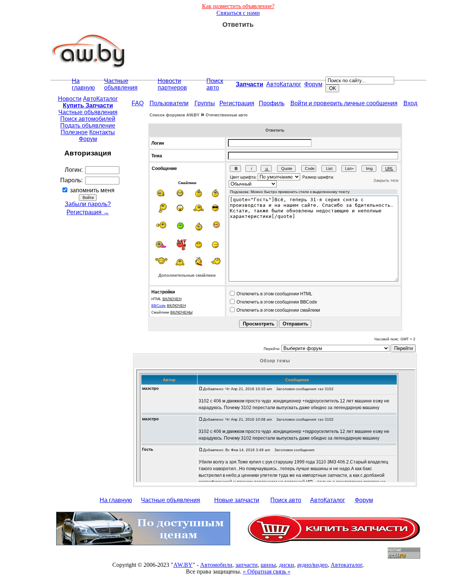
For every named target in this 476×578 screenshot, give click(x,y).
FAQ (138, 103)
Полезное (74, 132)
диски (286, 565)
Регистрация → (88, 212)
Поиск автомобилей (87, 119)
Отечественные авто (227, 115)
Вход (410, 103)
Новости (69, 99)
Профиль (271, 103)
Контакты (102, 132)
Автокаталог (346, 565)
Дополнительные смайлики (187, 275)
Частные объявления (121, 84)
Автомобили (216, 565)
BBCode (158, 306)
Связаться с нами (238, 13)
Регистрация (236, 103)
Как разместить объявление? (238, 6)
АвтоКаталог (283, 84)
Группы (204, 103)
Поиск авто (214, 84)
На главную (83, 84)
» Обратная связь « (266, 571)
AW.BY (183, 565)
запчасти (246, 565)
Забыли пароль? (88, 204)
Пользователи (169, 103)
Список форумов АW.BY (174, 115)
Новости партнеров (172, 84)
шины (268, 565)
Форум (313, 84)
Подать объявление (87, 125)
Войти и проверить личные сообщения (344, 103)
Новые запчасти (236, 500)
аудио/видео (312, 565)
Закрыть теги (385, 180)
